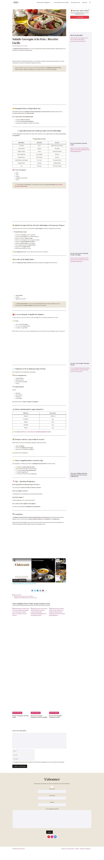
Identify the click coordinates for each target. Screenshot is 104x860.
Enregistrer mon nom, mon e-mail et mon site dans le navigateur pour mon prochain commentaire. (39, 762)
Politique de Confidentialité (67, 848)
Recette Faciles (17, 595)
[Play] (60, 572)
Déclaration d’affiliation (85, 848)
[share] (52, 560)
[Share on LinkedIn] (38, 590)
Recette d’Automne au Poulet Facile (20, 716)
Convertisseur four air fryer (61, 2)
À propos (84, 2)
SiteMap (77, 848)
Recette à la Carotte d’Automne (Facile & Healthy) (39, 716)
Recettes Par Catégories (43, 2)
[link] (14, 560)
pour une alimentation (37, 432)
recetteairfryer (21, 848)
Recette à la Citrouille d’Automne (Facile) (55, 716)
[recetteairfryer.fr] (15, 2)
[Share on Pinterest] (43, 590)
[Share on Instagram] (40, 590)
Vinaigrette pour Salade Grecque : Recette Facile (25, 597)
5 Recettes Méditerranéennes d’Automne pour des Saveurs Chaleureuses (79, 474)
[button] (90, 2)
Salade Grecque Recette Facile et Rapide (23, 596)
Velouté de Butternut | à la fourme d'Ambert (30, 560)
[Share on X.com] (35, 590)
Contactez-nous (75, 2)
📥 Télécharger (79, 17)
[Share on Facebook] (32, 590)
